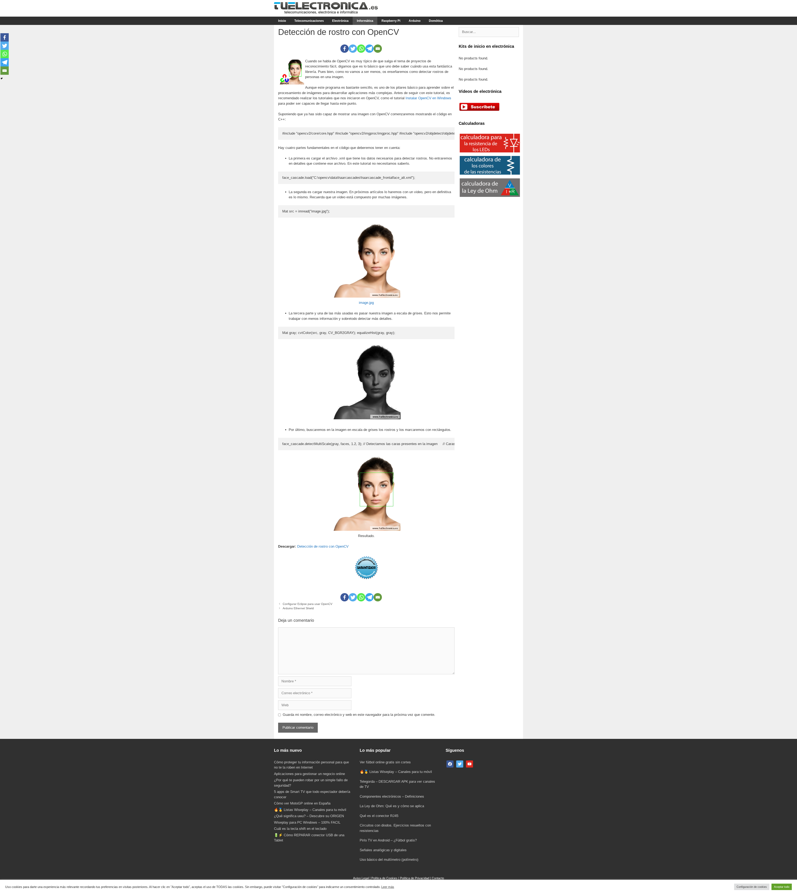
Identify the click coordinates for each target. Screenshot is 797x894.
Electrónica (340, 20)
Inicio (282, 20)
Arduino (415, 20)
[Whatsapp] (361, 48)
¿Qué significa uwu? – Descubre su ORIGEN (309, 816)
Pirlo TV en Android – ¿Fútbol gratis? (388, 840)
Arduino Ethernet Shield (298, 608)
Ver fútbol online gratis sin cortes (385, 762)
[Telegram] (369, 48)
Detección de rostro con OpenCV (322, 546)
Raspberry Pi (390, 20)
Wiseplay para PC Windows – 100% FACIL (307, 822)
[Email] (378, 48)
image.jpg (366, 303)
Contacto (438, 878)
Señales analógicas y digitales (383, 850)
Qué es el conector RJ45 (379, 816)
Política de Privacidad (414, 878)
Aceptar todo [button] (781, 886)
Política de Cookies (384, 878)
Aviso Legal (361, 878)
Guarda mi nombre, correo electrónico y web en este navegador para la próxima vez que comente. (359, 715)
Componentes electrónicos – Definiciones (392, 796)
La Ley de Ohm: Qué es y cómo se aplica (392, 806)
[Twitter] (353, 48)
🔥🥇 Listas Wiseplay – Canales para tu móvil (310, 810)
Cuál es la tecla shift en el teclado (300, 829)
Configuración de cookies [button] (752, 886)
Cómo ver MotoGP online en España (302, 803)
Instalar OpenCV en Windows (428, 98)
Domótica (436, 20)
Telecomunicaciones (309, 20)
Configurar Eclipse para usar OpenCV (307, 604)
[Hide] (1, 78)
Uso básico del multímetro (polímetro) (389, 860)
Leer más (387, 887)
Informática (365, 20)
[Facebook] (344, 48)
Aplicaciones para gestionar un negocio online (309, 774)
